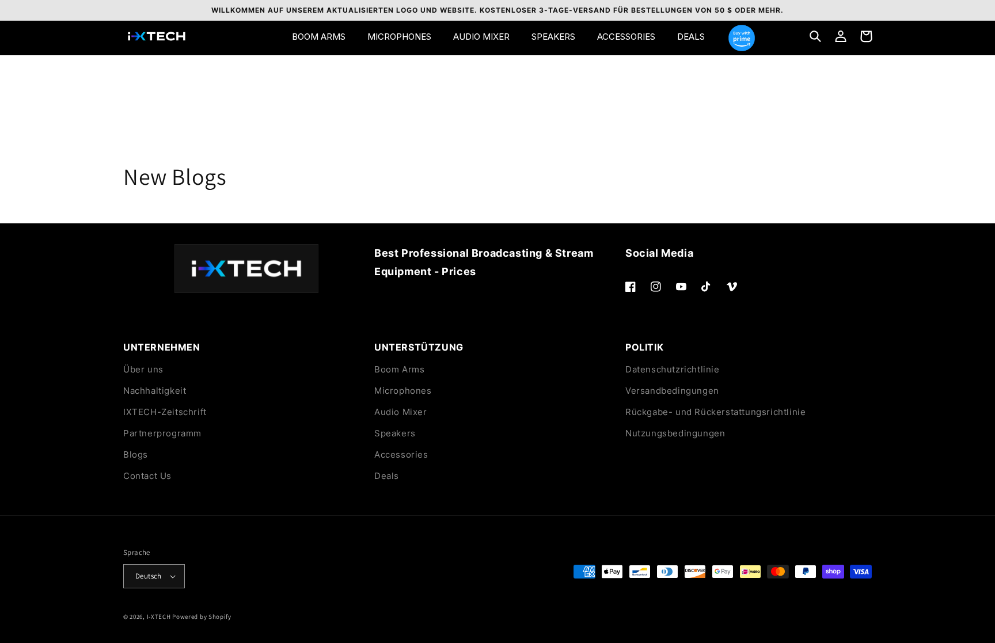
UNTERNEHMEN (161, 347)
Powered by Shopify (201, 616)
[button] (815, 36)
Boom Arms (399, 369)
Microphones (403, 390)
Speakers (395, 433)
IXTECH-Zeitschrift (165, 411)
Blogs (135, 454)
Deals (386, 475)
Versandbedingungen (672, 390)
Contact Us (147, 475)
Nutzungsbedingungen (675, 433)
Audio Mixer (400, 411)
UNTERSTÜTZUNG (419, 347)
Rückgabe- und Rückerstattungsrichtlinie (715, 411)
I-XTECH (159, 616)
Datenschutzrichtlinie (672, 369)
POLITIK (644, 347)
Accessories (401, 454)
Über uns (143, 369)
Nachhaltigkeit (154, 390)
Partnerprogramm (162, 433)
